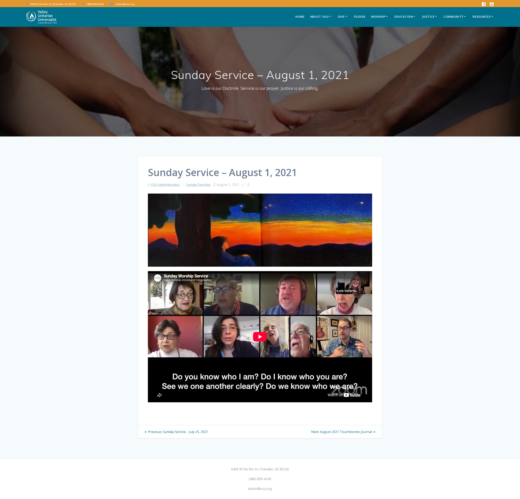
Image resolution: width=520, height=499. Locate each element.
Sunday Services (198, 184)
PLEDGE (360, 16)
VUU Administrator (165, 184)
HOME (300, 16)
